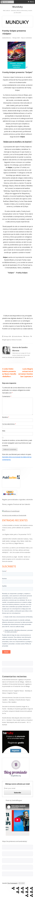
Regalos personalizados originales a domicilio (17, 500)
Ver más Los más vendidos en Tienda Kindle (14, 515)
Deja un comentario (26, 38)
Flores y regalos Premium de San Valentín (16, 504)
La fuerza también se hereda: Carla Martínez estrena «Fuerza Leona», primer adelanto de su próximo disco (17, 527)
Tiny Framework (12, 883)
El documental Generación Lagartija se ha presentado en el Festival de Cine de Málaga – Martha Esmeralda (17, 682)
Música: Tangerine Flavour (9, 693)
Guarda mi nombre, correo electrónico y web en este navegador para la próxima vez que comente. (17, 443)
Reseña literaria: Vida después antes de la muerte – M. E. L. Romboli (17, 722)
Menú (32, 2)
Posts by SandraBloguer (14, 800)
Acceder (21, 883)
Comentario (6, 396)
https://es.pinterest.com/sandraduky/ (14, 841)
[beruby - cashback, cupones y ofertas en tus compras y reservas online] (15, 742)
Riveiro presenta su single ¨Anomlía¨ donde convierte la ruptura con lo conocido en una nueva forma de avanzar (16, 559)
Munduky (17, 6)
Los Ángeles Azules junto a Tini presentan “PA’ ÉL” (16, 534)
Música (27, 336)
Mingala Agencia (6, 340)
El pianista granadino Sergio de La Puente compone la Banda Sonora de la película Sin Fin (17, 711)
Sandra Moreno (6, 38)
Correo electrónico (9, 424)
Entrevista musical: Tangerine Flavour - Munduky (16, 691)
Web (3, 431)
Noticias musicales (17, 340)
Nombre (5, 417)
